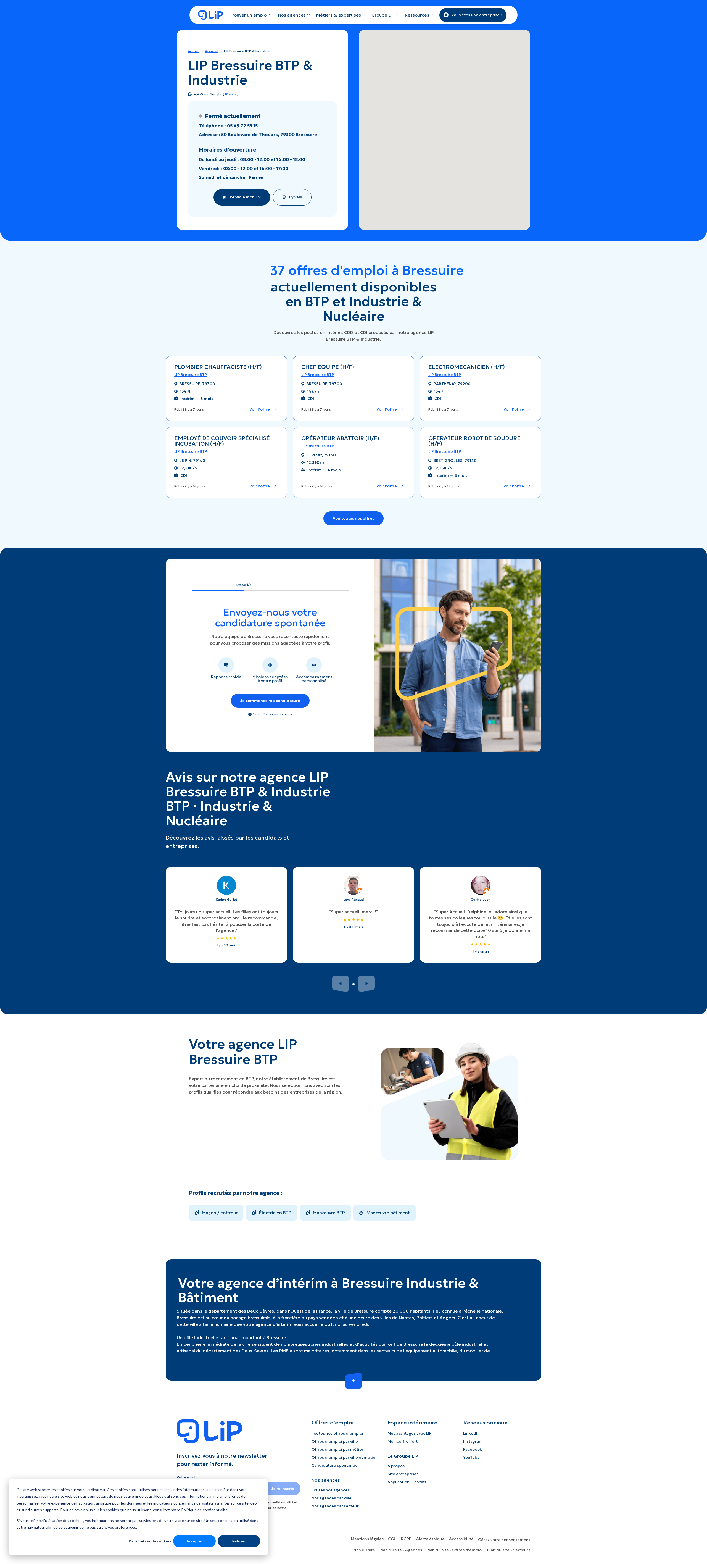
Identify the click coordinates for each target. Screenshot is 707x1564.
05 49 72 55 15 (242, 125)
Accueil (193, 51)
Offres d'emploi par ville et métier (344, 1457)
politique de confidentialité (271, 1502)
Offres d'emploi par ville (335, 1441)
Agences (211, 51)
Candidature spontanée (335, 1465)
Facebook (472, 1449)
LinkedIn (471, 1433)
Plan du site (364, 1549)
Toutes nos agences (331, 1489)
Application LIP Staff (406, 1481)
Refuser (239, 1541)
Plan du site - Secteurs (508, 1549)
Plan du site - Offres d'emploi (454, 1549)
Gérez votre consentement (504, 1539)
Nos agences (292, 15)
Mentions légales (367, 1538)
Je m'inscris (282, 1488)
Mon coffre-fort (402, 1441)
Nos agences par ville (332, 1497)
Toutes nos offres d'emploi (337, 1433)
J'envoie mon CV (245, 196)
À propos (396, 1465)
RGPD (406, 1538)
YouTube (471, 1457)
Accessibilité (461, 1538)
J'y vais (295, 196)
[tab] (353, 984)
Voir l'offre (259, 409)
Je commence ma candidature (270, 700)
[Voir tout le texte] (353, 1380)
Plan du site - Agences (400, 1549)
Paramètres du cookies (150, 1541)
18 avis (230, 94)
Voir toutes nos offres (353, 518)
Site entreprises (402, 1473)
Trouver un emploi (249, 15)
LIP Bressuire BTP (190, 374)
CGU (392, 1538)
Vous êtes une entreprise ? (476, 14)
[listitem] (216, 1213)
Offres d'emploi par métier (337, 1449)
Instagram (473, 1441)
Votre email (186, 1477)
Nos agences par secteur (335, 1505)
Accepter (194, 1541)
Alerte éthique (430, 1538)
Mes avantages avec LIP (409, 1433)
